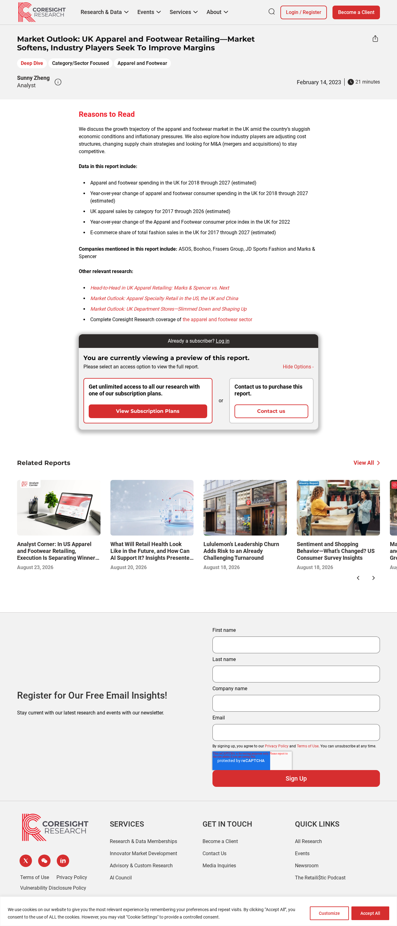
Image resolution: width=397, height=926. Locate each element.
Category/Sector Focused (80, 63)
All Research (308, 841)
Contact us (271, 411)
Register (312, 12)
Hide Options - (298, 367)
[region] (198, 911)
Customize (329, 913)
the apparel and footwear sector (217, 319)
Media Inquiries (219, 866)
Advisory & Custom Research (141, 866)
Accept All (370, 913)
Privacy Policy (276, 746)
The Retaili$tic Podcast (320, 878)
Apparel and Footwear (142, 63)
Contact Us (214, 853)
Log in (223, 341)
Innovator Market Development (143, 853)
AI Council (121, 878)
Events (302, 853)
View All (364, 462)
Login (292, 12)
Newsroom (307, 866)
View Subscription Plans (148, 411)
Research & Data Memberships (143, 841)
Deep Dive (32, 63)
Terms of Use (308, 746)
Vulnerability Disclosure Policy (53, 888)
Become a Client (356, 12)
